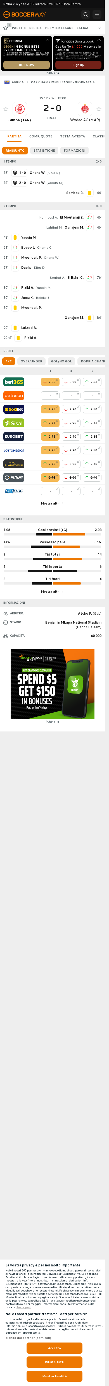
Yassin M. (55, 183)
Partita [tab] (14, 136)
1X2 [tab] (9, 361)
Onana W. (51, 257)
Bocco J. (28, 247)
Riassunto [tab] (15, 150)
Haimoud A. (48, 217)
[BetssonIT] (13, 395)
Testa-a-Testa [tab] (72, 136)
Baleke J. (42, 297)
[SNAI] (13, 477)
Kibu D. (53, 173)
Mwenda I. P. (31, 257)
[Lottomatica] (13, 450)
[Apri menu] (97, 14)
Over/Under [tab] (31, 361)
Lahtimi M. (54, 227)
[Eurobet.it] (13, 436)
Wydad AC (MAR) (85, 120)
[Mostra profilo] (20, 109)
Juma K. (27, 297)
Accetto (54, 1348)
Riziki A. (27, 287)
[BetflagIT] (13, 491)
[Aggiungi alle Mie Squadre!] (5, 109)
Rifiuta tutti (55, 1362)
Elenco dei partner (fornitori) (28, 1338)
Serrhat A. (57, 277)
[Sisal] (13, 422)
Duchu (26, 267)
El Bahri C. (75, 277)
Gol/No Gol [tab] (61, 361)
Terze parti (23, 1307)
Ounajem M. (74, 227)
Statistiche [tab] (44, 150)
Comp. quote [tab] (40, 136)
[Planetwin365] (13, 463)
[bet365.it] (13, 381)
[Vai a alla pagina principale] (28, 14)
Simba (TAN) (19, 120)
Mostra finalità (54, 1376)
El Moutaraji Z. (72, 217)
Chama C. (44, 247)
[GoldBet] (13, 409)
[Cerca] (85, 14)
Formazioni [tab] (74, 150)
